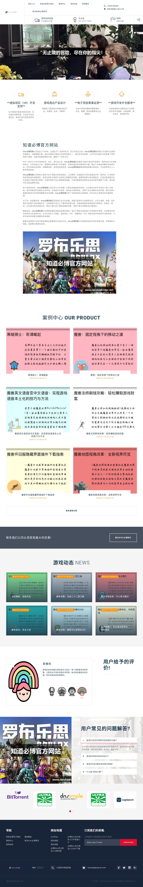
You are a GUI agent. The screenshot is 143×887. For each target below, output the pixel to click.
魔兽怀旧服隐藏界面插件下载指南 (38, 495)
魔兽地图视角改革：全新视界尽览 (105, 495)
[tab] (109, 740)
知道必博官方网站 (47, 4)
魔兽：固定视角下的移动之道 (105, 375)
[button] (70, 811)
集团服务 (85, 4)
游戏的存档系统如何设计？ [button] (98, 756)
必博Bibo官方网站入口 (126, 881)
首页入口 (31, 4)
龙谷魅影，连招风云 (21, 596)
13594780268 (112, 6)
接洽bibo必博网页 (40, 11)
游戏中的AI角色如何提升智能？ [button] (100, 764)
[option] (49, 681)
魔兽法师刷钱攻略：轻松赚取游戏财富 (105, 433)
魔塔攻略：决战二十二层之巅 (70, 596)
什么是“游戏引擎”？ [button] (95, 772)
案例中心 (62, 4)
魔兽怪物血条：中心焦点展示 (115, 596)
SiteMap (54, 837)
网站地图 (54, 841)
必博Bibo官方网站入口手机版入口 (74, 839)
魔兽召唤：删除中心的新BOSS (71, 630)
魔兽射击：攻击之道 (21, 630)
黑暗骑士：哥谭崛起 (38, 375)
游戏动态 (73, 4)
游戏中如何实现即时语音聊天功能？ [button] (102, 740)
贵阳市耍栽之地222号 (115, 9)
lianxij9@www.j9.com (97, 868)
